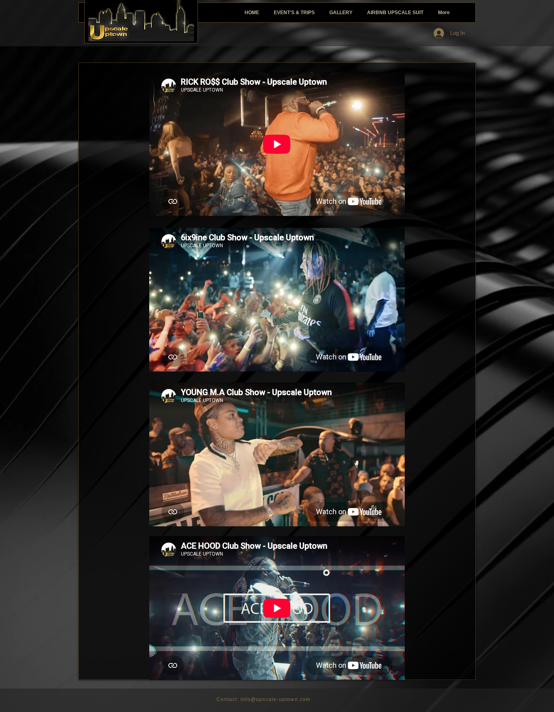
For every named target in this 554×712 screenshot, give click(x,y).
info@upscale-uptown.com (275, 699)
